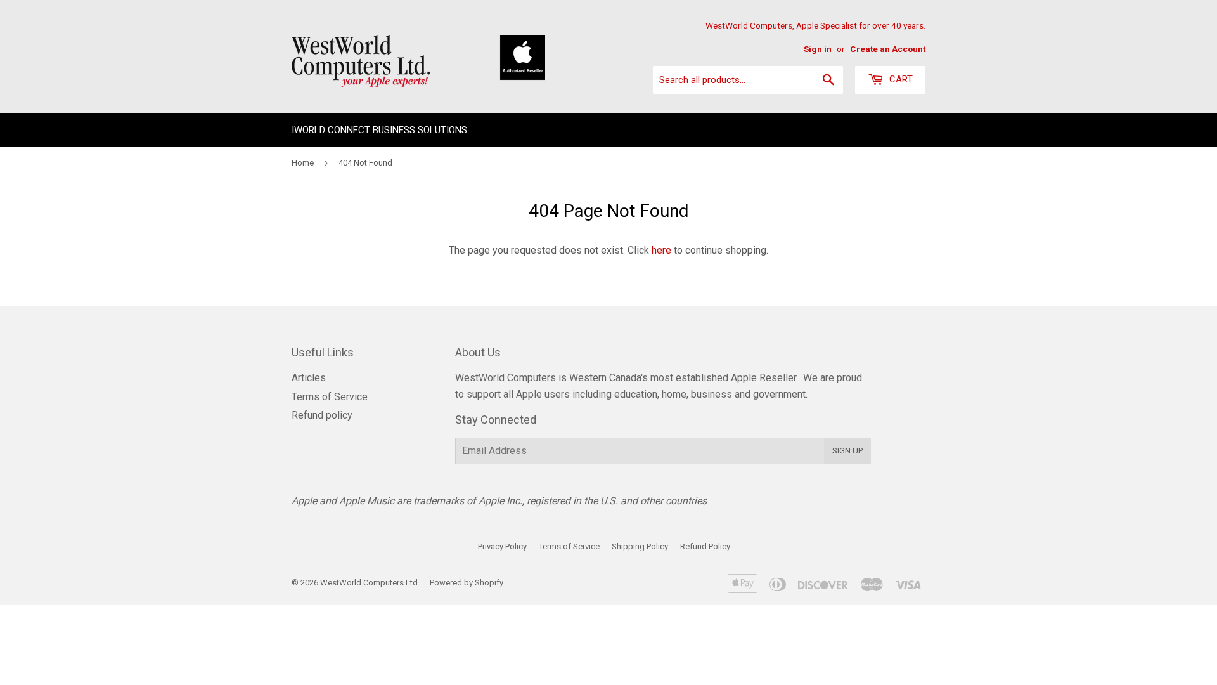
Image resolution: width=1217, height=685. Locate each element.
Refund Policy (705, 546)
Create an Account (887, 49)
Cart (900, 79)
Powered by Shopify (466, 582)
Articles (309, 378)
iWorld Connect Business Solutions (379, 130)
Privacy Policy (502, 546)
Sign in (818, 49)
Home (303, 162)
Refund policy (322, 415)
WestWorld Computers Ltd (369, 582)
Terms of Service (330, 397)
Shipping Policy (640, 546)
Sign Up (847, 450)
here (661, 250)
